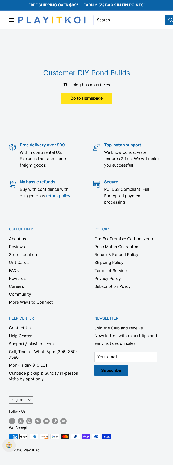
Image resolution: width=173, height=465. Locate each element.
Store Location (23, 254)
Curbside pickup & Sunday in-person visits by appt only (43, 376)
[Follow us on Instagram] (29, 421)
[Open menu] (11, 20)
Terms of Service (110, 270)
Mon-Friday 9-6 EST (28, 365)
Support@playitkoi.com (31, 343)
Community (20, 294)
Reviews (17, 246)
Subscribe (111, 370)
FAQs (14, 270)
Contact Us (20, 327)
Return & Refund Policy (116, 254)
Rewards (17, 278)
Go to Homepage (86, 98)
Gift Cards (19, 262)
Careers (16, 286)
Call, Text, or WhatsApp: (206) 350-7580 (43, 354)
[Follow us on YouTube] (46, 421)
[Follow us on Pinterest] (38, 421)
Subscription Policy (112, 286)
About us (17, 238)
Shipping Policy (108, 262)
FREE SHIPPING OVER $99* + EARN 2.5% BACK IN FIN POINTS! (86, 5)
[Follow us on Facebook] (12, 421)
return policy (58, 195)
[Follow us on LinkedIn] (63, 421)
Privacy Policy (107, 278)
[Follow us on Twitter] (21, 421)
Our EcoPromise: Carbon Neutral (125, 238)
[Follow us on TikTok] (55, 421)
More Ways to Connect (31, 302)
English (17, 400)
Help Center (20, 335)
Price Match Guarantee (116, 246)
